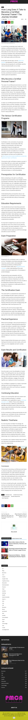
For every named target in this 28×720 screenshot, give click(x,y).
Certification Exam (8, 494)
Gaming (4, 593)
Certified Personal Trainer (17, 494)
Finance (4, 587)
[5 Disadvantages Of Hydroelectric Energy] (4, 649)
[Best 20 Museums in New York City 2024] (4, 662)
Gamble (4, 591)
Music (3, 609)
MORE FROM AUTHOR (17, 538)
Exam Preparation (5, 498)
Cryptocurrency (5, 580)
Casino (3, 576)
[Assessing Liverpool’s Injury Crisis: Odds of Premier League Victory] (4, 550)
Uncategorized (5, 629)
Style (3, 621)
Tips (3, 625)
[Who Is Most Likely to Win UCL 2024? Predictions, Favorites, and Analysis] (4, 543)
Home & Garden (5, 597)
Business (4, 572)
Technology (4, 623)
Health (3, 595)
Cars (3, 574)
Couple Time (5, 578)
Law (3, 603)
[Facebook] (2, 22)
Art (3, 568)
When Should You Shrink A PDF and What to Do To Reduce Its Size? (21, 515)
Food (3, 589)
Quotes (3, 615)
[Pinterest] (9, 22)
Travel (3, 627)
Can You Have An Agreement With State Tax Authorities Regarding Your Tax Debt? (7, 516)
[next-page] (4, 562)
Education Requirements (15, 496)
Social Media (5, 617)
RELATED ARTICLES (6, 538)
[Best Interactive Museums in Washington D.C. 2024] (4, 655)
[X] (5, 22)
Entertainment (5, 585)
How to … (4, 599)
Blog (3, 570)
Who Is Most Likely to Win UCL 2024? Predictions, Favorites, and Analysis (17, 543)
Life (3, 605)
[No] (26, 715)
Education (4, 583)
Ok (14, 717)
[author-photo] (14, 529)
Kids (3, 601)
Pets (3, 613)
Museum (4, 607)
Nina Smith (5, 19)
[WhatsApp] (12, 22)
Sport (6, 5)
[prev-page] (2, 562)
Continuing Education (6, 496)
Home (2, 5)
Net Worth (4, 611)
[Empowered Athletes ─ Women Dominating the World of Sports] (4, 556)
